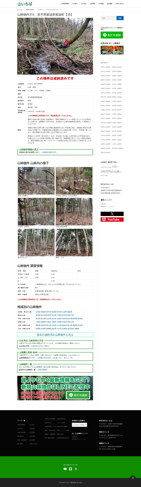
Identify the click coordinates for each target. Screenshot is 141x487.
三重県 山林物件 (105, 110)
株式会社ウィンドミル (107, 206)
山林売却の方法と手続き (40, 346)
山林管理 (92, 3)
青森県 (43, 312)
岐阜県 (69, 318)
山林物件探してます (51, 426)
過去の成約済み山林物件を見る (55, 334)
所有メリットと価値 (63, 430)
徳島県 (64, 325)
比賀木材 (103, 204)
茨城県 (38, 315)
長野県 (64, 318)
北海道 (38, 312)
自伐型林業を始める (63, 438)
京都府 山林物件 (117, 114)
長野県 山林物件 (105, 101)
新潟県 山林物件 (117, 80)
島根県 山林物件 (117, 135)
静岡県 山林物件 (117, 97)
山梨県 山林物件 (117, 101)
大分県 (59, 328)
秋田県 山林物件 (117, 71)
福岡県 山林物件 (117, 140)
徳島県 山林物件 (117, 127)
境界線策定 (20, 436)
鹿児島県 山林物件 (117, 148)
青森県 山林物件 (117, 67)
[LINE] (70, 468)
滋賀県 (43, 322)
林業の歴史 (60, 434)
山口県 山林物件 (105, 140)
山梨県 (59, 318)
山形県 (64, 312)
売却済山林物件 (105, 152)
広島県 (54, 325)
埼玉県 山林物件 (117, 88)
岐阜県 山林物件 (117, 105)
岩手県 (48, 312)
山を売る (84, 3)
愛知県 (80, 318)
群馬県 (48, 315)
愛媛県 (75, 325)
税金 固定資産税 (49, 438)
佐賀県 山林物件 (105, 144)
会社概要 (109, 3)
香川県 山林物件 (105, 127)
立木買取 (101, 3)
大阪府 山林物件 (105, 118)
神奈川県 (70, 315)
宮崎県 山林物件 (105, 148)
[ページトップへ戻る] (132, 478)
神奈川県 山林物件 (106, 97)
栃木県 (43, 315)
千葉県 (59, 315)
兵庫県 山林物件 (117, 123)
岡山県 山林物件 (117, 131)
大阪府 (54, 322)
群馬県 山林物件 (105, 84)
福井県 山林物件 (117, 110)
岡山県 (48, 325)
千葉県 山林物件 (105, 93)
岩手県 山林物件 (105, 71)
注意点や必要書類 (50, 419)
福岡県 (38, 328)
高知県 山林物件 (105, 131)
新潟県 (38, 318)
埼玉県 (54, 315)
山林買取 (32, 428)
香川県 (69, 325)
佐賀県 (43, 328)
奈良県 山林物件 (117, 118)
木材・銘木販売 (22, 440)
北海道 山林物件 (105, 67)
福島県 (69, 312)
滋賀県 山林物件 (105, 114)
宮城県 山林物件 (117, 76)
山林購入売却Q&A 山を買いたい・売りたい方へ (56, 358)
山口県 (59, 325)
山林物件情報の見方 (49, 152)
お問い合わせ (120, 3)
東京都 (64, 315)
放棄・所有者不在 (50, 430)
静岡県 (75, 318)
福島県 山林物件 (105, 80)
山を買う (75, 3)
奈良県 (64, 322)
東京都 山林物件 (117, 93)
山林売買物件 (65, 3)
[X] (75, 468)
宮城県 (54, 312)
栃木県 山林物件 (117, 84)
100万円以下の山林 (106, 167)
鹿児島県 (70, 328)
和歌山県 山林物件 (106, 123)
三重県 (38, 322)
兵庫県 (59, 322)
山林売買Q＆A (61, 419)
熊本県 (54, 328)
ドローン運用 (61, 422)
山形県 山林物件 (105, 76)
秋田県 (59, 312)
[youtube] (65, 468)
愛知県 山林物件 (105, 105)
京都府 (48, 322)
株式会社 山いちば (76, 482)
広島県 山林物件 (105, 135)
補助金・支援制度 (50, 434)
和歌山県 (70, 322)
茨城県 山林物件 (105, 88)
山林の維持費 (21, 432)
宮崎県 (64, 328)
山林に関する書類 (62, 426)
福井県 (54, 318)
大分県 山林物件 (117, 144)
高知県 (80, 325)
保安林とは (48, 422)
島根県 (43, 325)
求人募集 (20, 444)
